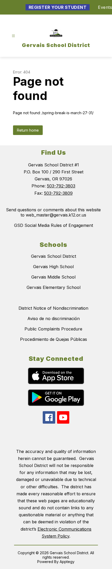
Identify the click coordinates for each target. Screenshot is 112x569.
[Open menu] (13, 36)
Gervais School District (53, 256)
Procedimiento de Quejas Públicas (53, 339)
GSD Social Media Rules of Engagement (53, 225)
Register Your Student (58, 7)
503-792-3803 (61, 185)
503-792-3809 (58, 193)
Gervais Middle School (53, 277)
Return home (28, 130)
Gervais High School (53, 266)
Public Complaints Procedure (53, 328)
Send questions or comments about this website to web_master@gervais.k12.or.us (53, 212)
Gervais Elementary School (53, 287)
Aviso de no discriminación (53, 318)
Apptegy (67, 561)
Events (105, 7)
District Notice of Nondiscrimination (53, 308)
